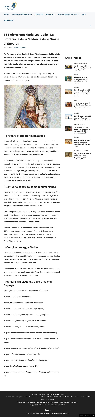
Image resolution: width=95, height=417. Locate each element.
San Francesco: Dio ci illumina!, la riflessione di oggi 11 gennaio (82, 68)
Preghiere (49, 15)
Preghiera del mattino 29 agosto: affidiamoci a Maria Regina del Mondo (82, 118)
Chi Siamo (42, 394)
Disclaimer (50, 394)
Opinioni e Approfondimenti (22, 15)
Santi (84, 15)
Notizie (6, 15)
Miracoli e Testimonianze (67, 15)
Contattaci (61, 405)
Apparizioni (39, 15)
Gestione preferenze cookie (87, 415)
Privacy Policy (59, 394)
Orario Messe (9, 20)
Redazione (34, 394)
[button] (91, 26)
